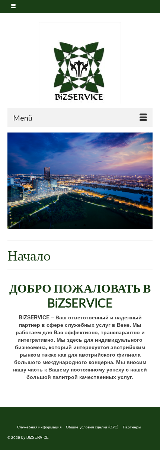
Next (143, 181)
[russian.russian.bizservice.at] (80, 63)
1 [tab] (75, 225)
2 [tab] (84, 225)
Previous (16, 181)
